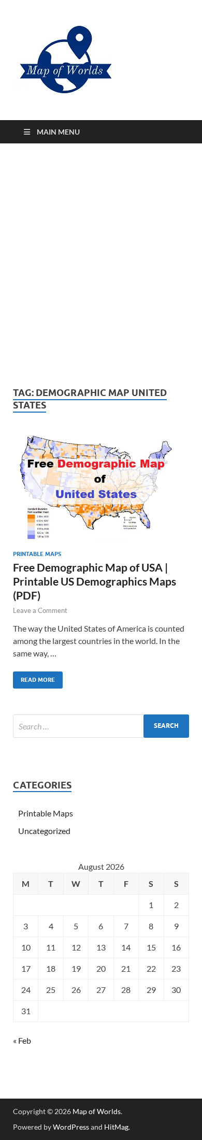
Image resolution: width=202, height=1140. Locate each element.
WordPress (71, 1126)
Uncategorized (44, 831)
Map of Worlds (97, 1111)
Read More (34, 677)
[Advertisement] (101, 265)
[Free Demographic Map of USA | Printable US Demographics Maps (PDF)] (101, 487)
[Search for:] (101, 726)
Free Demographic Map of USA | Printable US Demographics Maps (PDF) (94, 581)
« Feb (22, 1040)
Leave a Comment (40, 610)
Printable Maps (37, 554)
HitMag (116, 1126)
